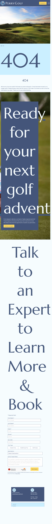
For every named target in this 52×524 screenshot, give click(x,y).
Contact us (43, 3)
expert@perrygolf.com (17, 494)
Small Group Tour (24, 447)
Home (1, 45)
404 (3, 45)
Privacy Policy (17, 473)
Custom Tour (13, 447)
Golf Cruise (35, 447)
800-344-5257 (34, 494)
